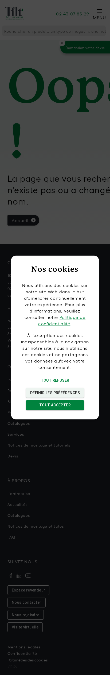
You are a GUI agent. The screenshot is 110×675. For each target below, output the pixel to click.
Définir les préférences (55, 393)
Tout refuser (55, 380)
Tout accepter (55, 405)
